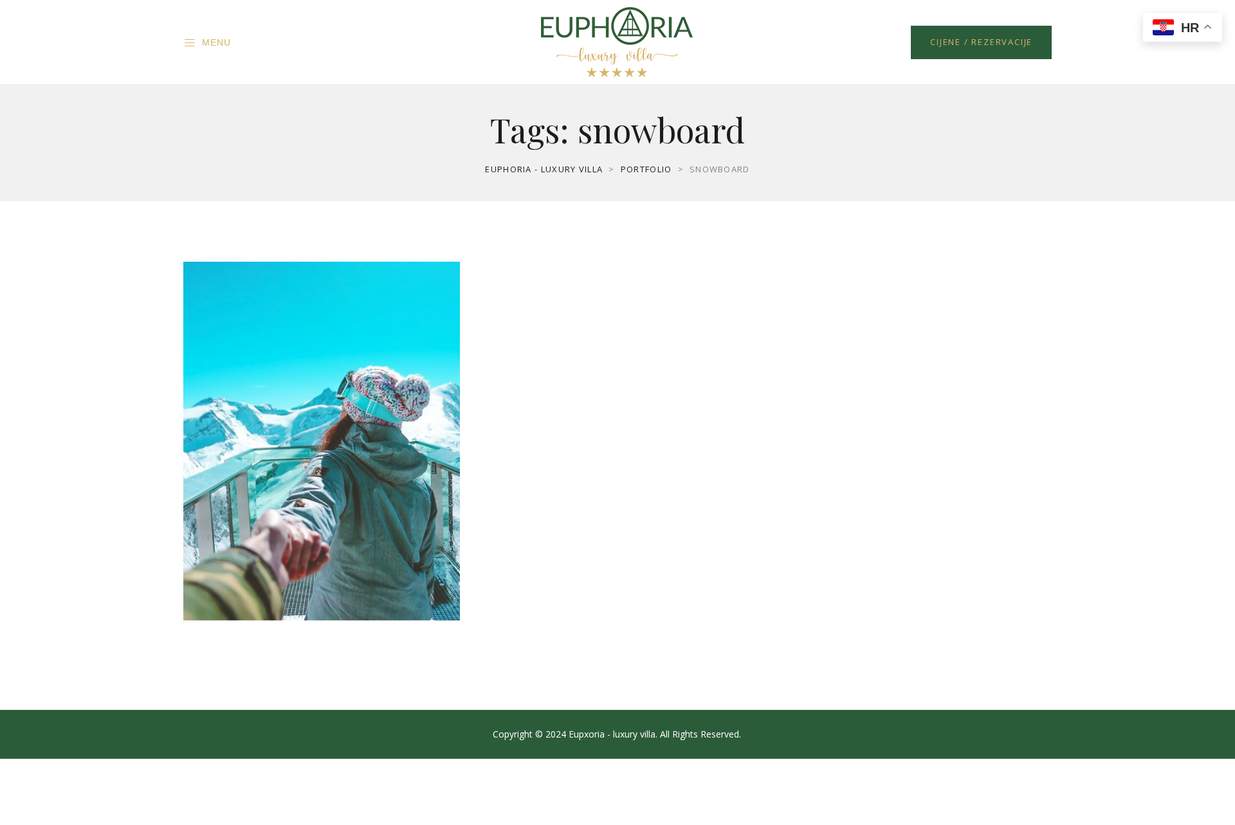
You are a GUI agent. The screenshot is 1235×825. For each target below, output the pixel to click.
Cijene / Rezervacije (981, 42)
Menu (216, 42)
